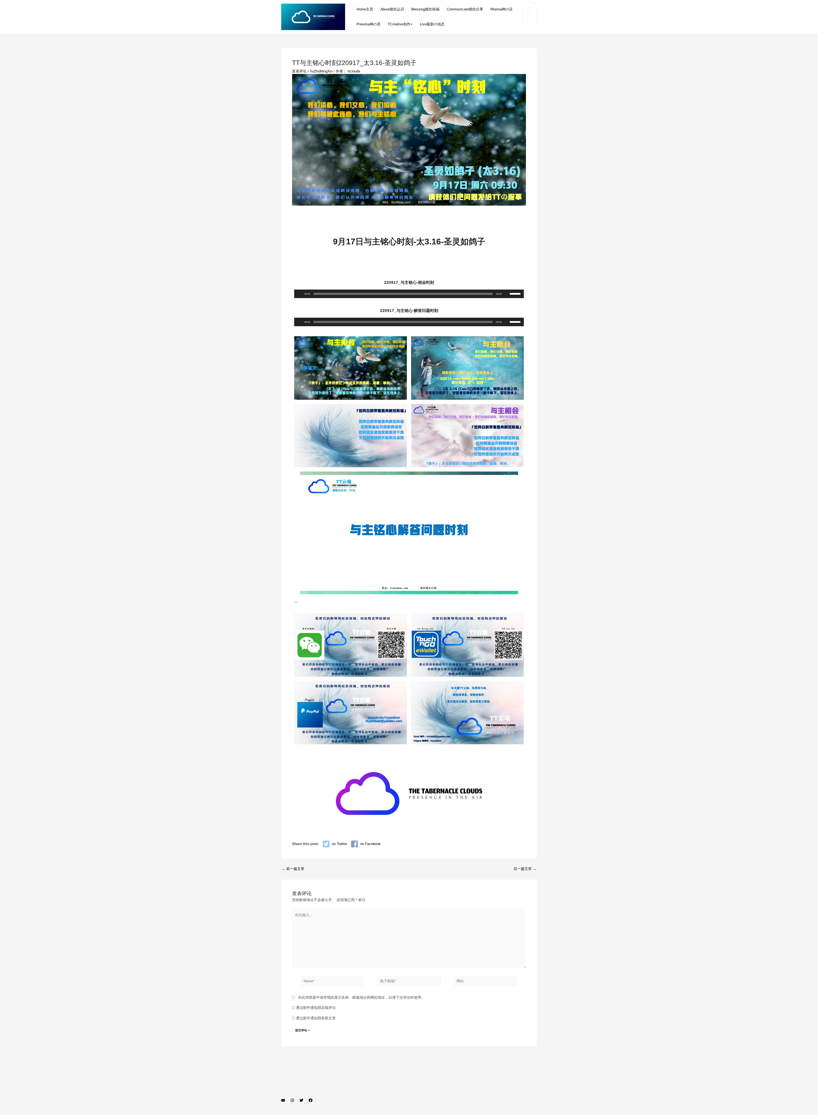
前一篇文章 (293, 869)
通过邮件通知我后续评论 (316, 1008)
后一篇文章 (525, 869)
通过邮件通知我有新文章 (316, 1018)
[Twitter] (301, 1100)
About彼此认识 (392, 9)
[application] (409, 294)
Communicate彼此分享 (465, 9)
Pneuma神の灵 (368, 24)
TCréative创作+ (400, 24)
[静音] (506, 294)
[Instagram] (292, 1100)
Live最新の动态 (432, 24)
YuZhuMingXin (321, 71)
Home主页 (365, 9)
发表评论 (299, 71)
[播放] (300, 294)
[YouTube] (283, 1100)
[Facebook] (311, 1100)
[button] (529, 17)
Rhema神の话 (501, 9)
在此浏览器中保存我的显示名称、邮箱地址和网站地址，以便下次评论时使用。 (361, 997)
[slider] (516, 293)
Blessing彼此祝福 (425, 9)
